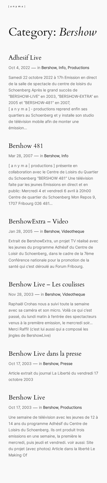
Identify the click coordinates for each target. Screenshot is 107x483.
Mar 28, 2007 (21, 155)
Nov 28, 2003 (21, 294)
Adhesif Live (25, 57)
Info (62, 67)
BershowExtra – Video (38, 221)
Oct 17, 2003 (20, 363)
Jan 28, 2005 (21, 231)
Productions (78, 67)
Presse (66, 363)
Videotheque (72, 231)
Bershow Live (27, 397)
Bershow (49, 67)
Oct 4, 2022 (19, 67)
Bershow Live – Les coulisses (47, 284)
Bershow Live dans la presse (45, 353)
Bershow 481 (26, 146)
